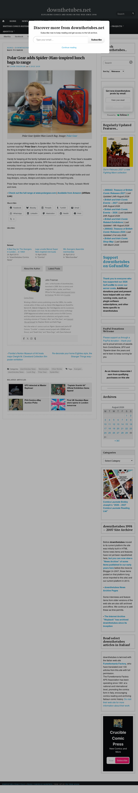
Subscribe (96, 39)
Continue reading (69, 47)
